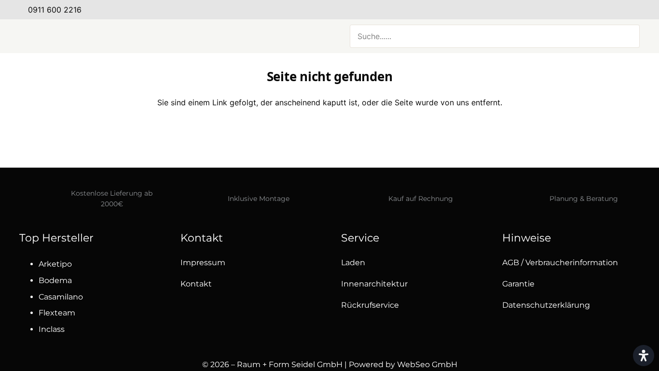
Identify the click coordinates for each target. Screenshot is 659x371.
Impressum (202, 262)
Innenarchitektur (374, 283)
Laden (353, 262)
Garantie (518, 283)
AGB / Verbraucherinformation (560, 262)
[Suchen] (627, 36)
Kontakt (196, 283)
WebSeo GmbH (427, 364)
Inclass (52, 329)
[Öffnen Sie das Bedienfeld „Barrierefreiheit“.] (643, 355)
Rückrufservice (370, 305)
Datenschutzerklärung (546, 305)
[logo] (115, 36)
